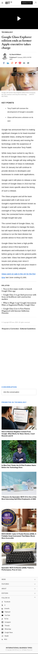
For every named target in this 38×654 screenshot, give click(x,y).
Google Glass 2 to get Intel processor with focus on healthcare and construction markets (19, 297)
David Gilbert (16, 54)
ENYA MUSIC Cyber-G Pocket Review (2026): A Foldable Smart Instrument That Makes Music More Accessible (19, 536)
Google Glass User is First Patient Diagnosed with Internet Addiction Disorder (16, 311)
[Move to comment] (28, 63)
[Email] (24, 63)
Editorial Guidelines (28, 329)
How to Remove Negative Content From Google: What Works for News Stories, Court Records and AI (18, 434)
